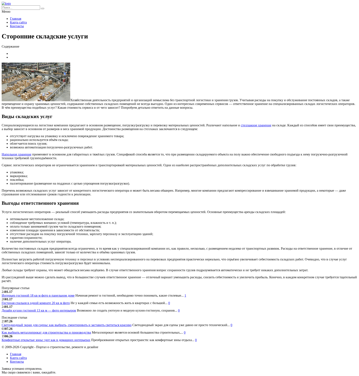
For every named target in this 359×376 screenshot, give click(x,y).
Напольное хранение (16, 154)
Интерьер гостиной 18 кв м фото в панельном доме (38, 295)
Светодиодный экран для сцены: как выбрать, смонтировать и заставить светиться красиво (67, 325)
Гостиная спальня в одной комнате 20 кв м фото (36, 303)
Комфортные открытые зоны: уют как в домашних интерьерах (46, 340)
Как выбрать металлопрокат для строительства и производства (46, 332)
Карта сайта (18, 22)
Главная (15, 18)
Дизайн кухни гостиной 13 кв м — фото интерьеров (39, 310)
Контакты (17, 26)
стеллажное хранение (256, 125)
